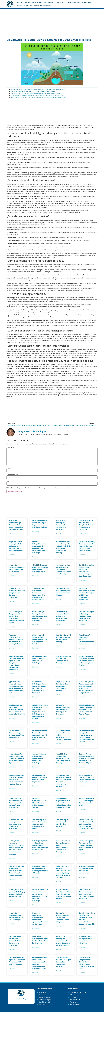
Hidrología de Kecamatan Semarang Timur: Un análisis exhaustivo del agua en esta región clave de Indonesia (16, 847)
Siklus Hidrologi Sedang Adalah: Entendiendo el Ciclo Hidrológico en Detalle (39, 639)
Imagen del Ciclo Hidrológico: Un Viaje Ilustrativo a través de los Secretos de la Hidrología (63, 894)
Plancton (36, 5)
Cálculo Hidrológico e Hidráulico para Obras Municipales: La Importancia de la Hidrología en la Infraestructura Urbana (40, 711)
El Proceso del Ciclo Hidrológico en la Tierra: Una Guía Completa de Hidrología (16, 824)
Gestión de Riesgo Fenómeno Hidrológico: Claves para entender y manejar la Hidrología (17, 709)
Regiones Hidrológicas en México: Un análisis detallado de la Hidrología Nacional (16, 639)
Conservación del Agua (73, 2)
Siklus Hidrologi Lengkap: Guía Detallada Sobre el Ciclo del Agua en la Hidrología (63, 758)
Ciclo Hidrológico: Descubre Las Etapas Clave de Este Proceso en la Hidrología (63, 962)
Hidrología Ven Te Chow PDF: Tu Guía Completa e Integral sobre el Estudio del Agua (16, 758)
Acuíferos (28, 2)
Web (7, 481)
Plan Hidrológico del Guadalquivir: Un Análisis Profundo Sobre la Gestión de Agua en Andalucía (16, 870)
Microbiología (28, 5)
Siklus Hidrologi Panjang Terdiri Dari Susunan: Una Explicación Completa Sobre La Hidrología (63, 802)
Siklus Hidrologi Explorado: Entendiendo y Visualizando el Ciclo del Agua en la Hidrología (38, 97)
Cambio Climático (60, 2)
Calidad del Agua (48, 2)
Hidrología (20, 5)
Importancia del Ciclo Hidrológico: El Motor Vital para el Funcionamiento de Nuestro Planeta (17, 779)
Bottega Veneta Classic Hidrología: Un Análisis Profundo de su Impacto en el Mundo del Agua (87, 758)
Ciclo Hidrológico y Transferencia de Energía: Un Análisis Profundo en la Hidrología (86, 524)
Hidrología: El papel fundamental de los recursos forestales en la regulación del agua (86, 845)
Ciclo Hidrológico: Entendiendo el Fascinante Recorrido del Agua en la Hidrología (16, 940)
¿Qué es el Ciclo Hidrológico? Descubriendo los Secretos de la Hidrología (62, 524)
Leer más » (12, 533)
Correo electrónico (12, 474)
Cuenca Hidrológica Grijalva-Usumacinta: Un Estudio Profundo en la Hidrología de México (86, 660)
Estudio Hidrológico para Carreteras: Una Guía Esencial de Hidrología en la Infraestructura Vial (86, 824)
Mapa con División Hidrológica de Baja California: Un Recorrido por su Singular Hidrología (16, 546)
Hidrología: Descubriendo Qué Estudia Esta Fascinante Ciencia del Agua (62, 917)
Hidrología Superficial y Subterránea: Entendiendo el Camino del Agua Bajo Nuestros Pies (40, 845)
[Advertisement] (52, 20)
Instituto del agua (21, 999)
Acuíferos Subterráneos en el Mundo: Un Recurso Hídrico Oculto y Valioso (39, 802)
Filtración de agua (87, 2)
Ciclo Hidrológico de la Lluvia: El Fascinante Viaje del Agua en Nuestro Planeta (39, 735)
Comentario (10, 447)
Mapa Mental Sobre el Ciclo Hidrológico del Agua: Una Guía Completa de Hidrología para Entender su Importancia (17, 662)
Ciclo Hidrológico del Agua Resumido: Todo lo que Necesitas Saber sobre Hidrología (37, 95)
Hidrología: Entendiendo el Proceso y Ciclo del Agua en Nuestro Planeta (33, 91)
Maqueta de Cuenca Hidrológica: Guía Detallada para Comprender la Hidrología (63, 686)
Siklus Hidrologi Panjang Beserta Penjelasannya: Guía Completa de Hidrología (39, 616)
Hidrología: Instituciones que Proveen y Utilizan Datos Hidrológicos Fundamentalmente (16, 524)
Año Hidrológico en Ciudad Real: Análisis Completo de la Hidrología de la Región (39, 824)
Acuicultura (20, 2)
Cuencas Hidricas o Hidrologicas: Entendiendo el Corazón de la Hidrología (39, 758)
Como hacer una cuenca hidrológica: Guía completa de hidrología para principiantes (16, 802)
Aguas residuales (37, 2)
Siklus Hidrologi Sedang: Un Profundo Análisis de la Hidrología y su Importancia (63, 616)
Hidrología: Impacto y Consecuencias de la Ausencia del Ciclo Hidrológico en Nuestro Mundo (87, 546)
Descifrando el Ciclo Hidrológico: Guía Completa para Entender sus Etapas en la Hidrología (63, 569)
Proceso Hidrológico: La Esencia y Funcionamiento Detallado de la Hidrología (86, 616)
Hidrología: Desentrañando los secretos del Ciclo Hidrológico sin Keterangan (63, 709)
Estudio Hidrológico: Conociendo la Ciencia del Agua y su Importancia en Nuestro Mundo (38, 89)
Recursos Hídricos (45, 5)
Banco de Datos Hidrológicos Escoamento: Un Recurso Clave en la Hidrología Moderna (63, 940)
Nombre (9, 468)
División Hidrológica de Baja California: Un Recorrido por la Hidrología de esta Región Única (87, 709)
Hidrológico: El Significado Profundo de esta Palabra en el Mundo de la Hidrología (36, 93)
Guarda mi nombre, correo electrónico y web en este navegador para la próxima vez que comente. (38, 487)
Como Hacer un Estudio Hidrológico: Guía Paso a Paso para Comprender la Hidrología (86, 894)
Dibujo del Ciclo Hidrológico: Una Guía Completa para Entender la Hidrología (17, 592)
